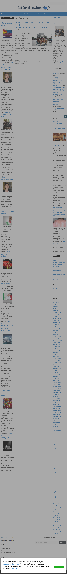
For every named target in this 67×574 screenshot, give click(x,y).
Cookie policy (14, 568)
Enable (59, 567)
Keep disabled (60, 570)
